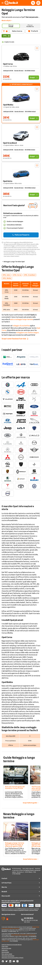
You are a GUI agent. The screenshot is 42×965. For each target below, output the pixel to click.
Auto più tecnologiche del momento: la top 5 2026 (15, 787)
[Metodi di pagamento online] (21, 905)
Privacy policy (5, 946)
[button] (2, 3)
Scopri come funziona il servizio (14, 339)
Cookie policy (5, 950)
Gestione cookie (5, 952)
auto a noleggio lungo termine (21, 319)
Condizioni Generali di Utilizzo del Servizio (12, 944)
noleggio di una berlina (21, 326)
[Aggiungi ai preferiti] (37, 48)
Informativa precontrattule (8, 955)
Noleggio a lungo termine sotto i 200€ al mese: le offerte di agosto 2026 (14, 844)
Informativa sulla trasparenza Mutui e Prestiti (12, 957)
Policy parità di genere (7, 954)
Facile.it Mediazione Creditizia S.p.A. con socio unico (23, 934)
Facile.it (4, 878)
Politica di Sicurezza (6, 948)
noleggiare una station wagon (27, 333)
